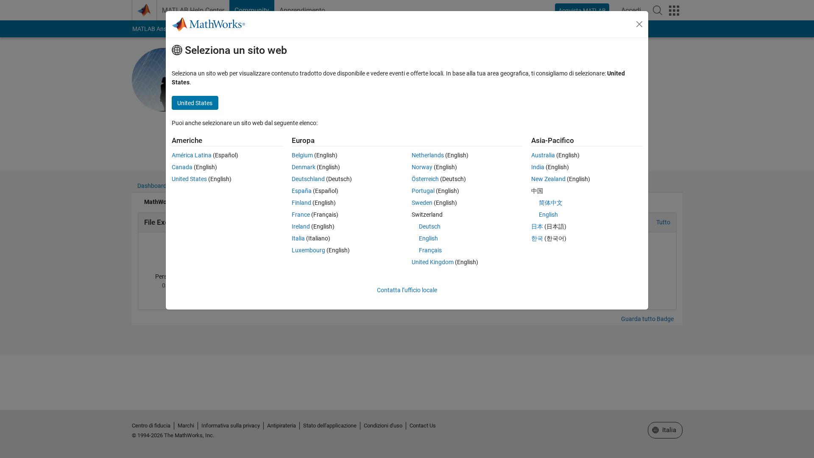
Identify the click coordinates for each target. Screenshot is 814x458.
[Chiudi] (639, 24)
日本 (537, 226)
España (302, 190)
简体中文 (551, 202)
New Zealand (548, 179)
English (428, 238)
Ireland (301, 226)
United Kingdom (433, 262)
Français (430, 250)
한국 (537, 238)
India (537, 167)
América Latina (192, 155)
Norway (422, 167)
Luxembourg (308, 250)
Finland (301, 202)
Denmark (303, 167)
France (301, 214)
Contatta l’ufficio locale (407, 290)
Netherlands (428, 155)
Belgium (302, 155)
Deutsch (429, 226)
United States (189, 179)
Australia (543, 155)
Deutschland (308, 179)
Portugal (423, 190)
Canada (182, 167)
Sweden (422, 202)
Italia (298, 238)
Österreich (425, 179)
